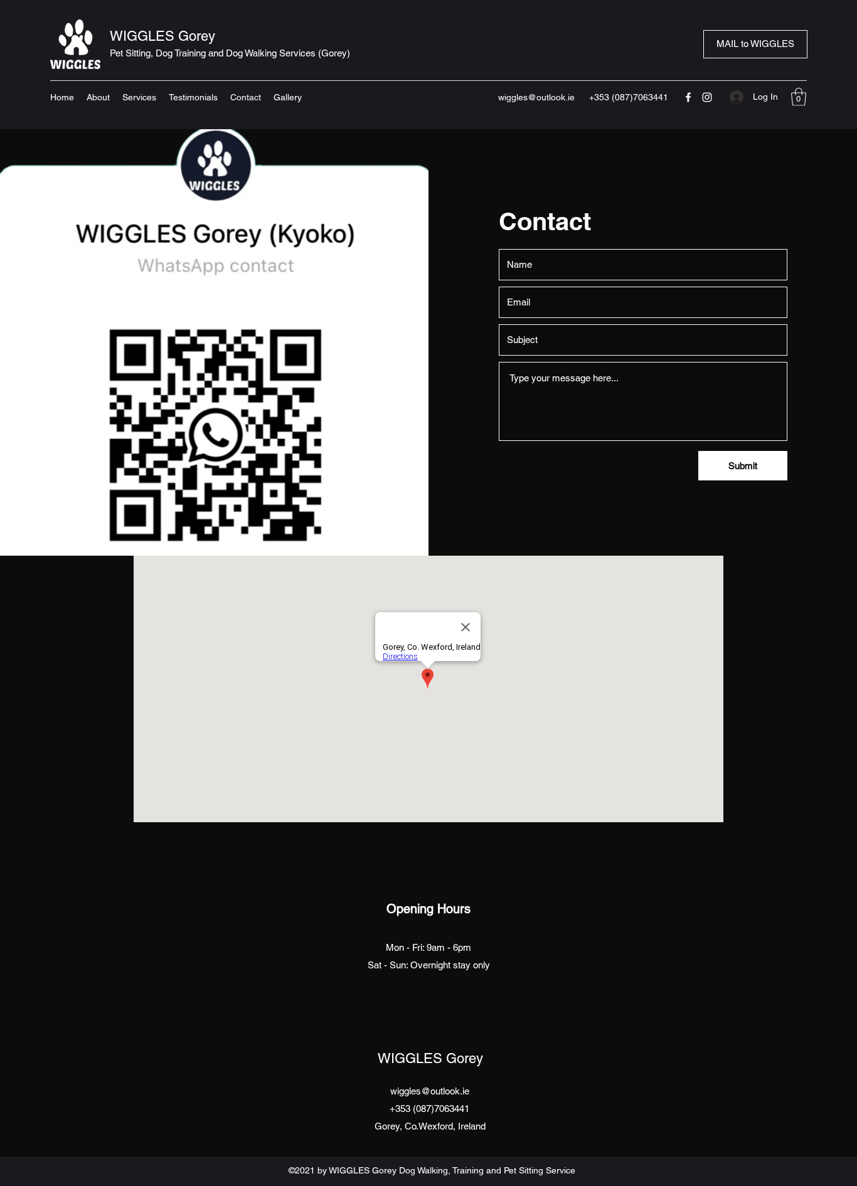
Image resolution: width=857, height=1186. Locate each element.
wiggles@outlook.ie (536, 97)
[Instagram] (707, 97)
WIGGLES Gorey (162, 36)
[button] (798, 97)
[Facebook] (688, 97)
